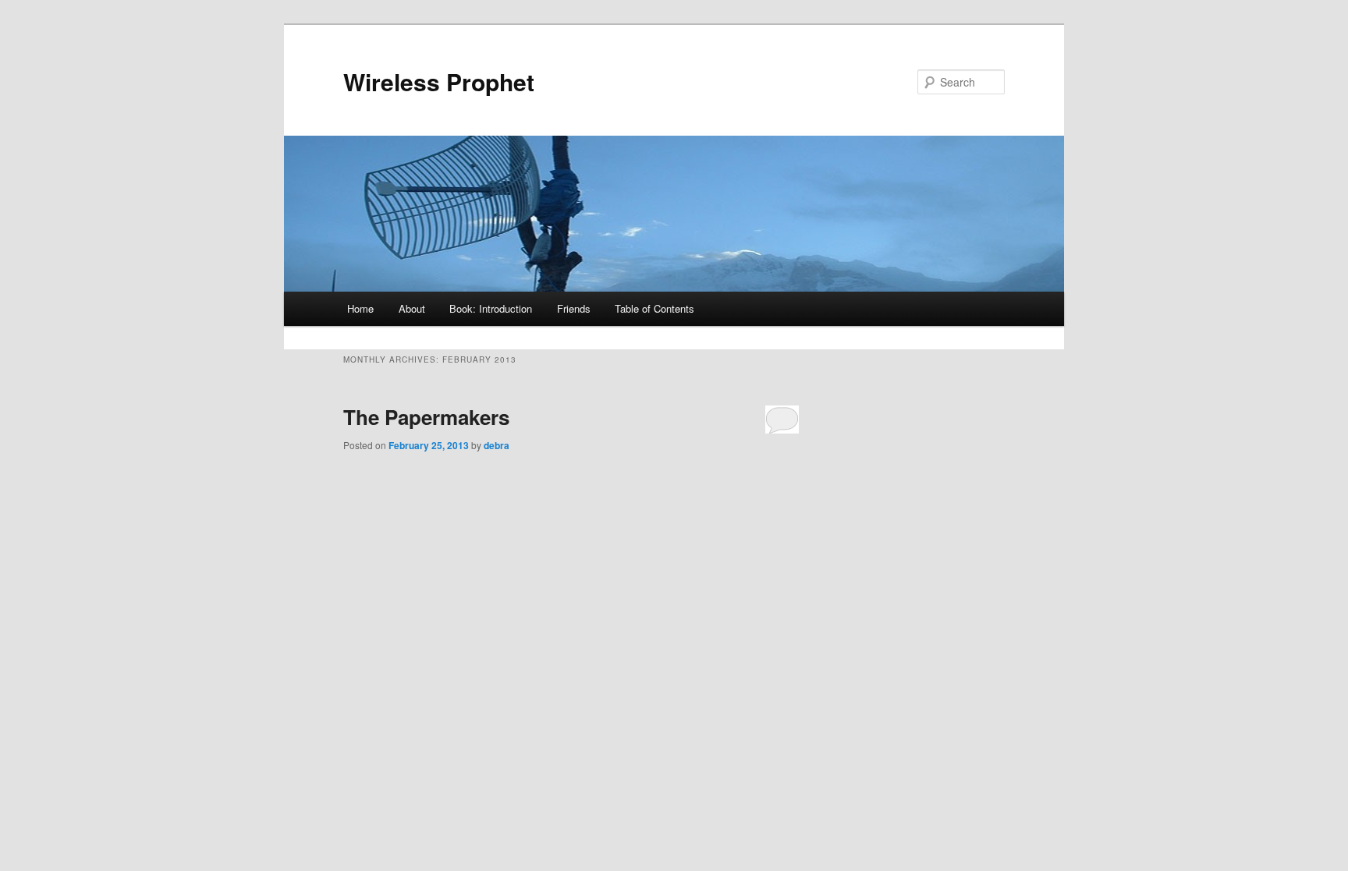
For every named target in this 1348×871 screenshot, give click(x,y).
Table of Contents (654, 308)
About (412, 308)
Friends (574, 308)
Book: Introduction (490, 308)
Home (360, 308)
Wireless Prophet (438, 81)
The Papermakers (426, 416)
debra (496, 445)
